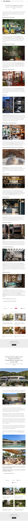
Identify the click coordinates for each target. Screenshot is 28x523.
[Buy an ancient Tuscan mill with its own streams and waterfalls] (20, 503)
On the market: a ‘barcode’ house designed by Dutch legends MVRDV (7, 323)
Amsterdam (18, 36)
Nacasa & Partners (7, 113)
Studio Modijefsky (8, 37)
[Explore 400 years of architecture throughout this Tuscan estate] (7, 503)
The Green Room (18, 62)
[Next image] (25, 399)
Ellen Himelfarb (8, 4)
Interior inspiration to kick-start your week (7, 336)
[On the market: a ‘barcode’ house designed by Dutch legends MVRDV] (7, 317)
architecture (5, 473)
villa (13, 473)
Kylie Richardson (16, 355)
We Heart (4, 239)
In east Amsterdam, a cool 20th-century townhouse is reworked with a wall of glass (20, 323)
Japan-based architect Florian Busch (7, 115)
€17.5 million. (19, 430)
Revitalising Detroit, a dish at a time (11, 298)
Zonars (8, 191)
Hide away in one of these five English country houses (19, 497)
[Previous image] (3, 399)
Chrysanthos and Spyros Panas (12, 192)
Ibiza (22, 390)
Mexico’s (3, 168)
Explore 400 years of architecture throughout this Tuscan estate (7, 510)
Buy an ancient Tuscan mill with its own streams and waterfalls (19, 510)
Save (16, 308)
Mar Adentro (4, 167)
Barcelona (12, 142)
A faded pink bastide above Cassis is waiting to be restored (7, 497)
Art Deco (11, 193)
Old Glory (3, 241)
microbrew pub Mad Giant (19, 88)
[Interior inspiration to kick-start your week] (7, 330)
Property (3, 321)
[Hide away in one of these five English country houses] (20, 491)
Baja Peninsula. (7, 168)
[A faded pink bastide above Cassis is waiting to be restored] (7, 491)
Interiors (2, 4)
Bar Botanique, (19, 37)
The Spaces (6, 1)
